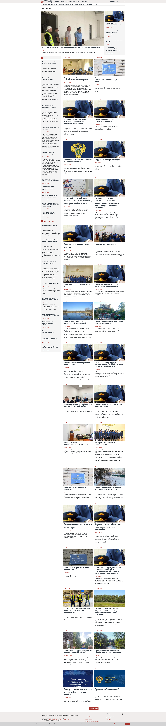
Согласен (128, 724)
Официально (64, 1)
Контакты (87, 717)
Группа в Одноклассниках (111, 717)
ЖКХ (57, 4)
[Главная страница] (47, 1)
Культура (67, 4)
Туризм (95, 4)
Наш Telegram (109, 719)
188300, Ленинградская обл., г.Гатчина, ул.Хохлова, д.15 (61, 719)
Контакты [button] (85, 1)
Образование (82, 4)
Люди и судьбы (74, 4)
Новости (57, 1)
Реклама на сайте (89, 719)
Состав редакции (88, 716)
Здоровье (61, 4)
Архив (70, 1)
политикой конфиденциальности (115, 724)
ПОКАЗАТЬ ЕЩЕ (94, 708)
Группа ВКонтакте (110, 716)
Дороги (53, 4)
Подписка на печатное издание (92, 721)
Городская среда (46, 4)
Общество (89, 4)
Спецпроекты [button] (77, 1)
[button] (111, 1)
